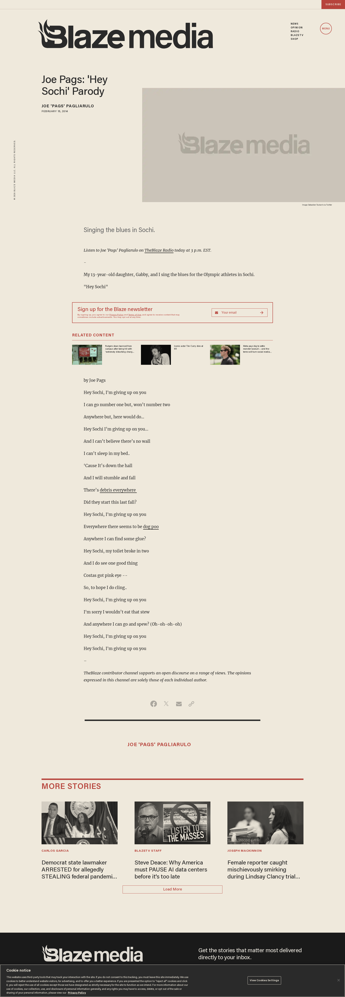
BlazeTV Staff (148, 850)
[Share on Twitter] (166, 704)
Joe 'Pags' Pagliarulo (68, 106)
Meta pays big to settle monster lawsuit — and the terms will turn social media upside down (256, 349)
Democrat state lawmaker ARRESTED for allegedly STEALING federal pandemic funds (78, 870)
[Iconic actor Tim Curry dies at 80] (156, 354)
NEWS (294, 24)
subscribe (333, 4)
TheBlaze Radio (159, 250)
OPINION (297, 27)
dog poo (151, 526)
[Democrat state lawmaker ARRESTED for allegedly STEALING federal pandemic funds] (79, 822)
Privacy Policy (116, 315)
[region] (172, 980)
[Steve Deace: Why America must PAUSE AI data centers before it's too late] (172, 822)
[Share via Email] (178, 704)
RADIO (295, 31)
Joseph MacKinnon (244, 850)
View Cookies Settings (264, 980)
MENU (326, 29)
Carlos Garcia (55, 850)
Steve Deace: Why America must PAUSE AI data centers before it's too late (171, 870)
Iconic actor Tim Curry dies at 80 (188, 347)
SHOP (294, 39)
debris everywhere (118, 490)
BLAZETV (297, 35)
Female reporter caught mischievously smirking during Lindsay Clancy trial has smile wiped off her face (262, 870)
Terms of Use (134, 315)
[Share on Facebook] (153, 704)
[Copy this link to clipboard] (191, 704)
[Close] (338, 980)
